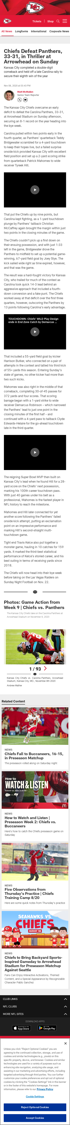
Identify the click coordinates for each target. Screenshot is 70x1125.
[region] (35, 1081)
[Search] (58, 21)
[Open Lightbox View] (35, 658)
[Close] (65, 1043)
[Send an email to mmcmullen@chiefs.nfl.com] (25, 100)
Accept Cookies (35, 1117)
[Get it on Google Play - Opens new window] (47, 1029)
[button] (34, 189)
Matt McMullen (25, 91)
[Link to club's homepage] (7, 20)
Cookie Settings (35, 1096)
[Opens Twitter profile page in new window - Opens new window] (19, 100)
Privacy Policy (45, 1089)
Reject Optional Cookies (35, 1107)
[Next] (45, 668)
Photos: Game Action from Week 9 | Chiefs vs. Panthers (34, 604)
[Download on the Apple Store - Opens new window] (21, 1028)
